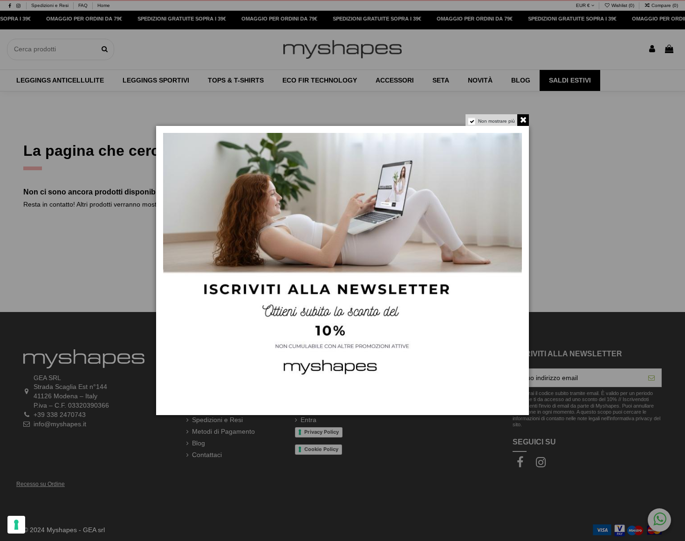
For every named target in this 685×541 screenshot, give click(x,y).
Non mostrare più (496, 121)
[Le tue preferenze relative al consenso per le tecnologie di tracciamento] (16, 525)
